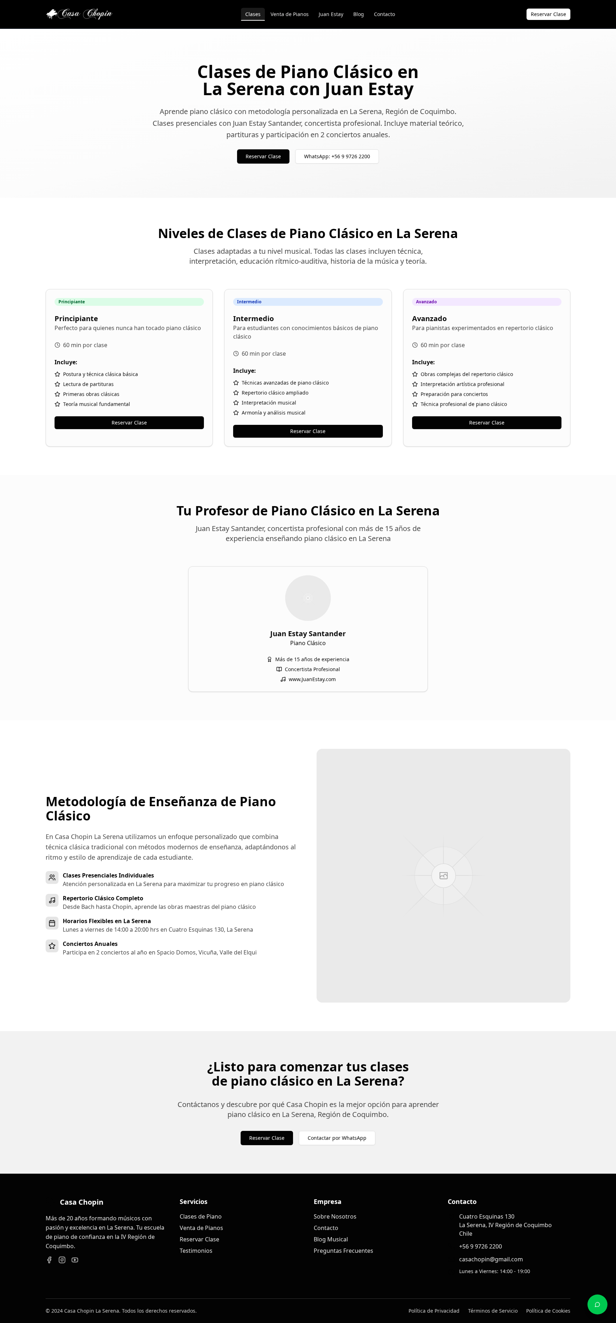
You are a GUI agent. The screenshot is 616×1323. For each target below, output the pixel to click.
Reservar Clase (548, 14)
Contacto (384, 14)
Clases (253, 14)
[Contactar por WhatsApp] (597, 1304)
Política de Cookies (548, 1310)
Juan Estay (331, 14)
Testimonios (196, 1251)
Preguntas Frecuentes (343, 1251)
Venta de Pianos (290, 14)
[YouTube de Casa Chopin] (74, 1259)
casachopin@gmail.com (491, 1259)
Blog (358, 14)
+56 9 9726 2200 (480, 1246)
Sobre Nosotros (335, 1216)
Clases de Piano (201, 1216)
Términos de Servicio (493, 1310)
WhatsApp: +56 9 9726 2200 (337, 156)
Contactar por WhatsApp (337, 1137)
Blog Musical (331, 1239)
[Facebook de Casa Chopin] (49, 1259)
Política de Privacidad (434, 1310)
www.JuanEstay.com (312, 679)
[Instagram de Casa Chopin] (62, 1259)
